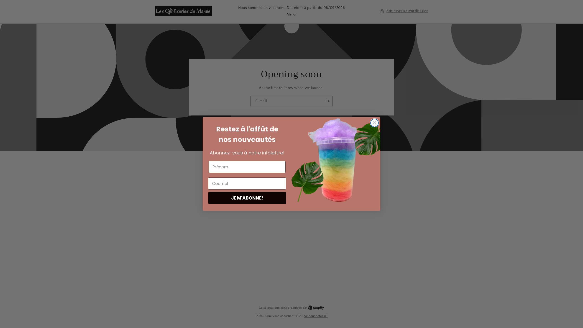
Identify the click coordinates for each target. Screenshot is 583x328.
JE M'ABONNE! (247, 198)
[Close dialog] (374, 123)
